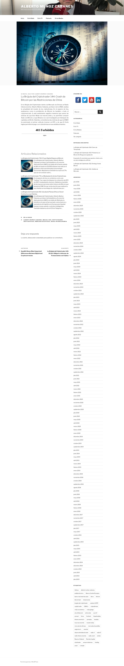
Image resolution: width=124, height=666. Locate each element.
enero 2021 (77, 396)
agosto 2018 (77, 487)
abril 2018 (76, 501)
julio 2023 (76, 297)
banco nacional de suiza (81, 596)
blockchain (78, 600)
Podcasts (48, 18)
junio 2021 (77, 379)
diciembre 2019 (78, 436)
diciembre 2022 (78, 321)
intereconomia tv (79, 619)
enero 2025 (77, 239)
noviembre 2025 (78, 209)
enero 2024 (77, 280)
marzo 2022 (77, 351)
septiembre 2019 (79, 446)
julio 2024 (76, 260)
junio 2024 (77, 263)
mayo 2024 (77, 266)
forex (82, 616)
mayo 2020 (77, 419)
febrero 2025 (77, 236)
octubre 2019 (77, 443)
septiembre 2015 (79, 542)
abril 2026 (76, 192)
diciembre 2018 (78, 474)
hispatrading (96, 616)
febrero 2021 (77, 392)
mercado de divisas (42, 221)
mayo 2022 (77, 345)
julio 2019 (76, 450)
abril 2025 (76, 229)
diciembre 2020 (78, 399)
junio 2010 (77, 572)
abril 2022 (76, 348)
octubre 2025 (78, 212)
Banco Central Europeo (92, 593)
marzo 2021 (77, 389)
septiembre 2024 (79, 253)
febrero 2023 (77, 314)
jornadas (89, 619)
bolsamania (86, 600)
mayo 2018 (77, 497)
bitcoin (98, 596)
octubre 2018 (77, 480)
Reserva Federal (79, 639)
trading (97, 642)
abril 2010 (76, 576)
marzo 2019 (77, 463)
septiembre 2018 (79, 484)
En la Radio (31, 18)
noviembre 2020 (78, 402)
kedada (96, 619)
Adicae (77, 590)
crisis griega (90, 609)
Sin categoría (77, 136)
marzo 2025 (77, 233)
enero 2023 (77, 317)
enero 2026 (77, 202)
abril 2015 (76, 552)
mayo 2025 (77, 226)
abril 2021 (76, 385)
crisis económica (79, 609)
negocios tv (78, 629)
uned (76, 645)
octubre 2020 (78, 406)
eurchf (95, 613)
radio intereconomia (59, 221)
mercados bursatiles (94, 626)
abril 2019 (76, 460)
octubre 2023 (78, 290)
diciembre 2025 (78, 205)
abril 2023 (76, 307)
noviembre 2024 (78, 246)
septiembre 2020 (79, 409)
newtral (86, 629)
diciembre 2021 (78, 362)
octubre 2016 (77, 535)
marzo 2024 (77, 273)
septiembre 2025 (79, 216)
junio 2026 (77, 185)
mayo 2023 (77, 304)
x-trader (82, 645)
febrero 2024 (77, 277)
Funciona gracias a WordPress (29, 662)
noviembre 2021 (78, 365)
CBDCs (86, 606)
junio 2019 (77, 453)
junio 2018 (77, 494)
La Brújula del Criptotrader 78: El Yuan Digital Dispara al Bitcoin (42, 158)
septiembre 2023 (79, 294)
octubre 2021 (77, 368)
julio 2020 (76, 413)
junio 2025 (77, 222)
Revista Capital (90, 639)
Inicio (22, 18)
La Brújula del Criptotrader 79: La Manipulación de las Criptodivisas (43, 176)
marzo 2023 (77, 311)
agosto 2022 (77, 334)
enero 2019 (77, 470)
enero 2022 (77, 358)
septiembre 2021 (78, 372)
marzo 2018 (77, 504)
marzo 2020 (77, 426)
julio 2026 (76, 182)
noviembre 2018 (78, 477)
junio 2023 (77, 300)
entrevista (88, 613)
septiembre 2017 (78, 525)
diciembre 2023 (78, 283)
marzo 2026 (77, 195)
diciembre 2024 (78, 243)
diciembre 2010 (78, 565)
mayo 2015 (77, 548)
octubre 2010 (78, 569)
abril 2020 (77, 423)
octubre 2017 (77, 521)
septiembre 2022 (79, 331)
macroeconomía (79, 622)
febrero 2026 (77, 199)
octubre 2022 (77, 328)
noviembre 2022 (78, 324)
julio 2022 (76, 338)
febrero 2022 (77, 355)
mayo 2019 (77, 457)
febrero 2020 (77, 429)
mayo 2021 (77, 382)
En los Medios (59, 18)
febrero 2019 (77, 467)
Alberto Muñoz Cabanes (47, 6)
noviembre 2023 (78, 287)
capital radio (78, 606)
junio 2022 (77, 341)
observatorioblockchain (81, 632)
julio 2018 (76, 491)
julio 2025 (76, 219)
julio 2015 (76, 545)
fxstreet (88, 616)
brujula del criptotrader (53, 220)
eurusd (77, 616)
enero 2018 (77, 511)
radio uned (92, 636)
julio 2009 (76, 579)
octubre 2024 (78, 249)
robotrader (78, 642)
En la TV (40, 18)
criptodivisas (29, 221)
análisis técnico (79, 593)
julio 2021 (76, 375)
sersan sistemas (88, 642)
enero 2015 (77, 559)
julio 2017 (76, 528)
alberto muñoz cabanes (33, 220)
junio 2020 (77, 416)
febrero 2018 (77, 508)
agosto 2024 (77, 256)
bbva (92, 596)
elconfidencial (79, 613)
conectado (39, 238)
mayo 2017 (77, 531)
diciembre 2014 (78, 562)
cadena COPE (94, 603)
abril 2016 (76, 538)
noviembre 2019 (78, 440)
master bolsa (90, 622)
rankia (99, 636)
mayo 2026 (77, 188)
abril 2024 (76, 270)
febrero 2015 (77, 555)
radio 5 (99, 632)
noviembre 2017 (78, 518)
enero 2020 (77, 433)
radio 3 (93, 632)
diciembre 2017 (78, 514)
